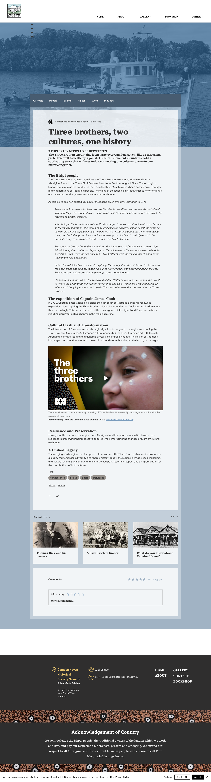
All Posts (38, 100)
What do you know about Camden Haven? (155, 554)
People (53, 100)
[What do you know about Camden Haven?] (155, 535)
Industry (109, 100)
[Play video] (105, 378)
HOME (160, 670)
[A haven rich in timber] (105, 535)
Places (81, 100)
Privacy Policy (122, 777)
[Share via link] (57, 496)
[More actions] (161, 122)
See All (174, 516)
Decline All (182, 777)
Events (67, 100)
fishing (73, 477)
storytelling (98, 477)
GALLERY (180, 670)
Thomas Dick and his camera (51, 554)
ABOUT (161, 675)
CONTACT (181, 676)
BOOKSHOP (182, 681)
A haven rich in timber (102, 553)
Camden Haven (57, 477)
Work (95, 100)
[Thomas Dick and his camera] (55, 535)
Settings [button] (168, 777)
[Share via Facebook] (49, 496)
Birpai (85, 477)
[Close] (207, 777)
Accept (197, 777)
